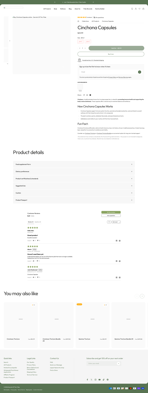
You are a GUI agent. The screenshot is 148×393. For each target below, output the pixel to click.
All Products (95, 21)
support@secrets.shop (57, 368)
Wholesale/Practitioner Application (11, 371)
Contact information (37, 389)
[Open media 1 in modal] (41, 45)
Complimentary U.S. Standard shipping (93, 60)
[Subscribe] (139, 72)
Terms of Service (123, 77)
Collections (85, 21)
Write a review (111, 212)
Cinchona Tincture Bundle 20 (52, 340)
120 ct (87, 41)
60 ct (80, 41)
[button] (82, 17)
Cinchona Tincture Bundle (104, 133)
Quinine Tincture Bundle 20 (124, 339)
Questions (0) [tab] (38, 222)
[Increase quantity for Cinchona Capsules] (85, 48)
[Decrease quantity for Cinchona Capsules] (79, 48)
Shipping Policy (31, 372)
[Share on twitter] (120, 241)
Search (6, 362)
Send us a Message (56, 365)
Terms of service (21, 389)
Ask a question (111, 215)
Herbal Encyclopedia (10, 368)
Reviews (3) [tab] (30, 222)
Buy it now (111, 54)
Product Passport (9, 377)
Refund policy (7, 389)
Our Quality (30, 362)
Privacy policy (14, 389)
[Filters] (109, 222)
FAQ (51, 362)
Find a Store (54, 370)
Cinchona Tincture (90, 133)
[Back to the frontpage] (78, 21)
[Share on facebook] (117, 241)
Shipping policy (29, 389)
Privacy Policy (112, 77)
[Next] (93, 2)
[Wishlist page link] (139, 9)
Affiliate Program (9, 375)
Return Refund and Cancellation (33, 368)
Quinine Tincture (84, 339)
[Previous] (55, 2)
